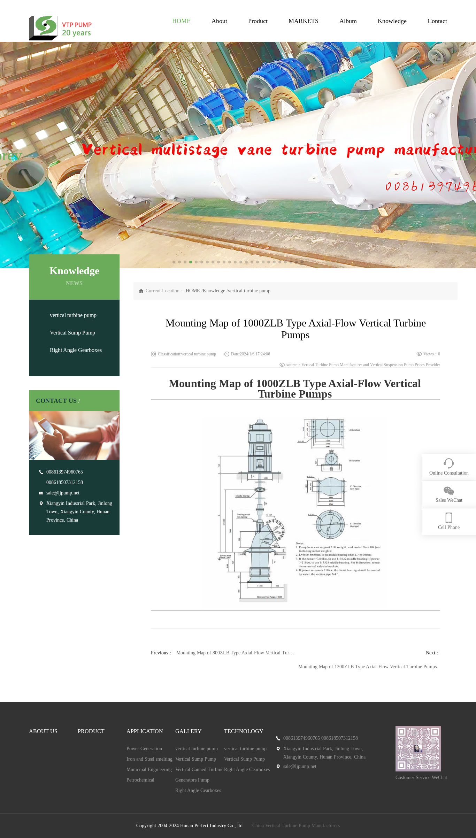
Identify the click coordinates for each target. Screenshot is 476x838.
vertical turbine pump (73, 315)
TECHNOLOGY (243, 731)
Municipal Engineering (149, 769)
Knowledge (392, 20)
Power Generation (144, 748)
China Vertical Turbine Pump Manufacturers (296, 825)
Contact (437, 20)
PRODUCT (91, 731)
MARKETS (303, 20)
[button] (8, 155)
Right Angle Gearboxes (76, 350)
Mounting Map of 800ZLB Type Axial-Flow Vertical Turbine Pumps (244, 652)
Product (258, 20)
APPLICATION (144, 731)
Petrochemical (140, 780)
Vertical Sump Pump (72, 333)
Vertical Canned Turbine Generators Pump (199, 775)
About (219, 20)
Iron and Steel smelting (149, 759)
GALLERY (188, 731)
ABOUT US (43, 731)
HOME (181, 20)
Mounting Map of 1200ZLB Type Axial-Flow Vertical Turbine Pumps (367, 666)
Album (348, 20)
